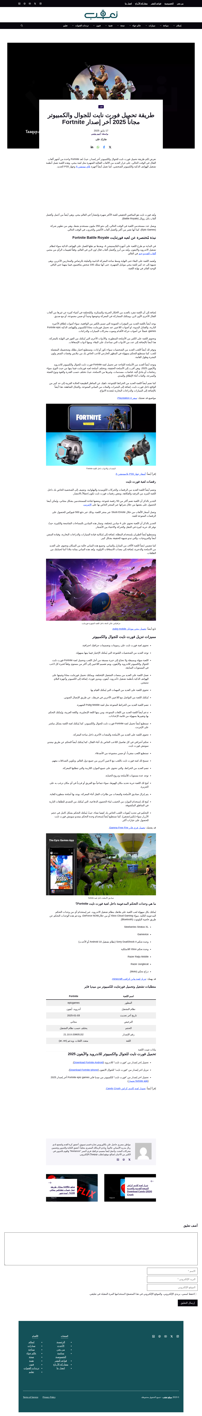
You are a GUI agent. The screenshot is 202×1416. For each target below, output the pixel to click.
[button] (21, 25)
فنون (98, 25)
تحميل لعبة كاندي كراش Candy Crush (126, 1088)
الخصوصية (169, 3)
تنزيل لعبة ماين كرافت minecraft (129, 979)
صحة (122, 25)
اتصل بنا (128, 3)
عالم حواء (136, 25)
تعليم (65, 25)
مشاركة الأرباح (141, 3)
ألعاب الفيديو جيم (147, 253)
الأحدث (60, 1345)
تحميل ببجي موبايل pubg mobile (129, 628)
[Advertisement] (101, 191)
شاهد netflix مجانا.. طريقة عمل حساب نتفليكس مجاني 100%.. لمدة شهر (62, 1190)
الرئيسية (61, 1342)
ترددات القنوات (81, 25)
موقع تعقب (167, 1397)
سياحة (166, 25)
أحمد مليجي (96, 134)
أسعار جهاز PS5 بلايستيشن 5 (131, 474)
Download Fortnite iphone (84, 1070)
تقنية (110, 25)
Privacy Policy (49, 1397)
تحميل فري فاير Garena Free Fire (127, 827)
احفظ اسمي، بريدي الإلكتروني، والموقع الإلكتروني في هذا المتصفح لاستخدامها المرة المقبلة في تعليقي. (142, 1294)
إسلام (178, 25)
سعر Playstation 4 (127, 398)
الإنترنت (88, 504)
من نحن (180, 3)
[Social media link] (40, 3)
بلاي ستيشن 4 (83, 166)
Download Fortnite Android (88, 1062)
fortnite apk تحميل (138, 1081)
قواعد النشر (156, 3)
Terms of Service (30, 1397)
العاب (101, 106)
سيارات (152, 25)
